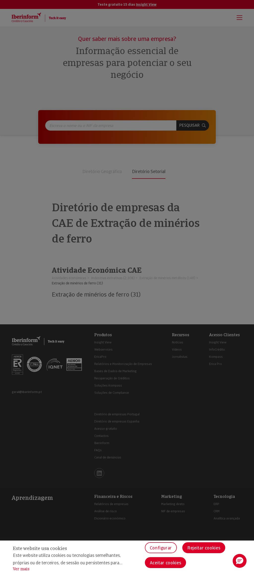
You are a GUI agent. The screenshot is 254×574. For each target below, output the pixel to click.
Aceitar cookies (165, 563)
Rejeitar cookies (203, 548)
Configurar (161, 548)
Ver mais (21, 569)
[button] (240, 561)
